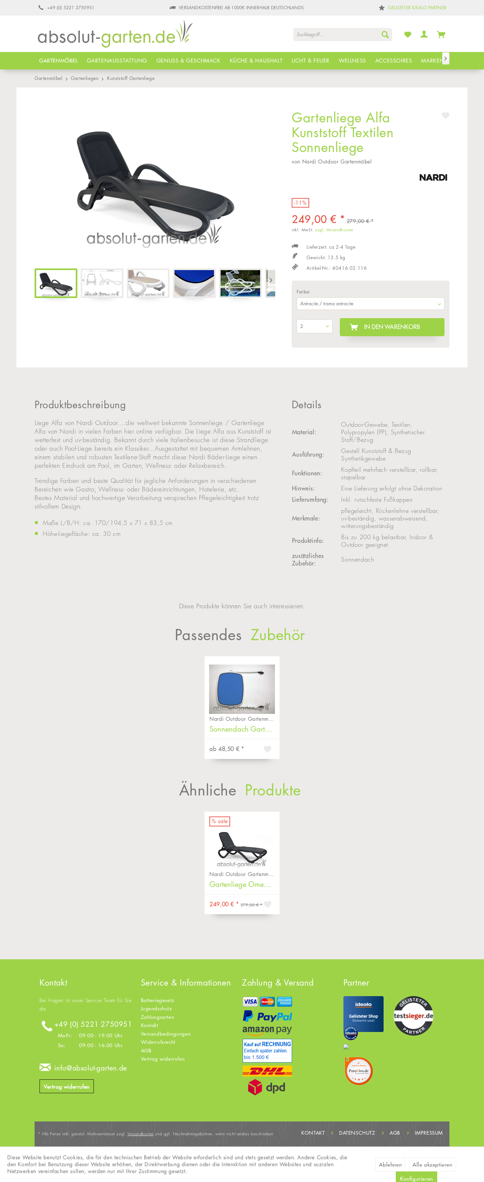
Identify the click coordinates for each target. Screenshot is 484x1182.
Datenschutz (357, 1133)
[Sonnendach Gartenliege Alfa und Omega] (242, 684)
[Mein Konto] (424, 34)
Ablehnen (390, 1164)
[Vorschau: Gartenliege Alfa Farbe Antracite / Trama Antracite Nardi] (56, 283)
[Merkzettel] (408, 34)
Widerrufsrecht (158, 1042)
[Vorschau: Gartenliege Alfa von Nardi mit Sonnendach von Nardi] (240, 283)
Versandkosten (140, 1134)
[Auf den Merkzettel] (268, 750)
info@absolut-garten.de (90, 1068)
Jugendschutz (156, 1008)
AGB (146, 1050)
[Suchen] (385, 34)
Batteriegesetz (158, 1000)
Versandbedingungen (166, 1034)
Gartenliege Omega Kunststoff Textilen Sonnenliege (244, 884)
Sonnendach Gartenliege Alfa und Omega (244, 729)
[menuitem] (342, 34)
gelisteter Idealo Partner (417, 8)
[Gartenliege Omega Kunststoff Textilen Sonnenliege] (242, 840)
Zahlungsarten (158, 1017)
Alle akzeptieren (432, 1164)
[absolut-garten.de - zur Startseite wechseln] (115, 35)
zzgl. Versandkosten (334, 230)
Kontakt (149, 1025)
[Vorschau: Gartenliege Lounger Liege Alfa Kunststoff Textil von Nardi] (102, 283)
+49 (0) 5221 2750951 (93, 1024)
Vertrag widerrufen (67, 1086)
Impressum (429, 1133)
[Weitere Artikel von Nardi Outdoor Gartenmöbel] (433, 179)
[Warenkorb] (441, 34)
